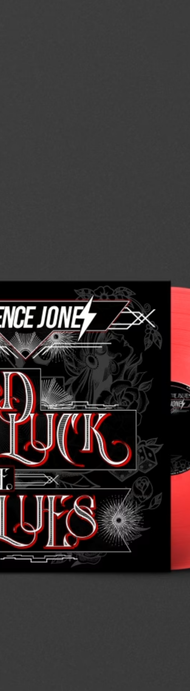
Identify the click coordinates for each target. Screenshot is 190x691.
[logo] (12, 12)
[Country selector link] (182, 6)
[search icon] (168, 13)
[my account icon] (173, 13)
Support (160, 13)
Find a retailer (172, 6)
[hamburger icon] (182, 13)
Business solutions (141, 6)
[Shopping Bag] (177, 13)
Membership (158, 6)
